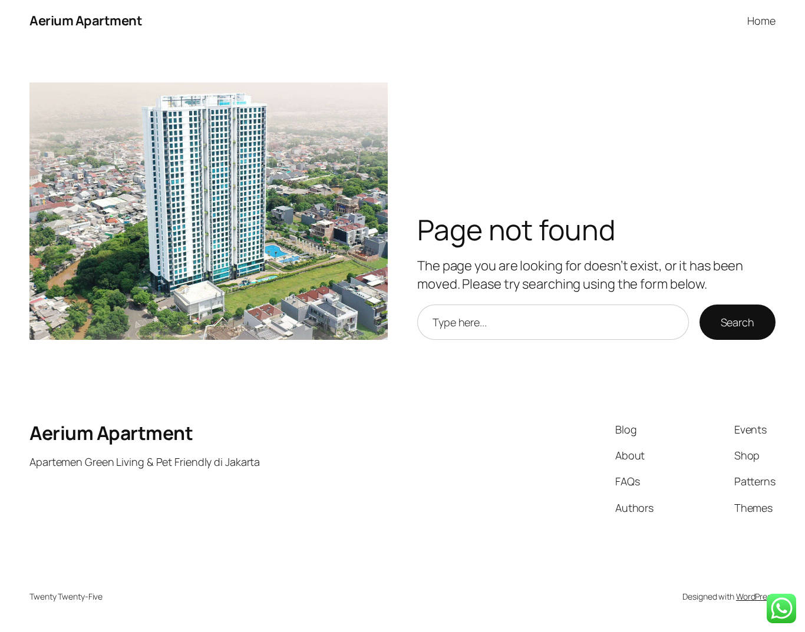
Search (737, 322)
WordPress (756, 596)
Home (761, 21)
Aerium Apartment (85, 20)
